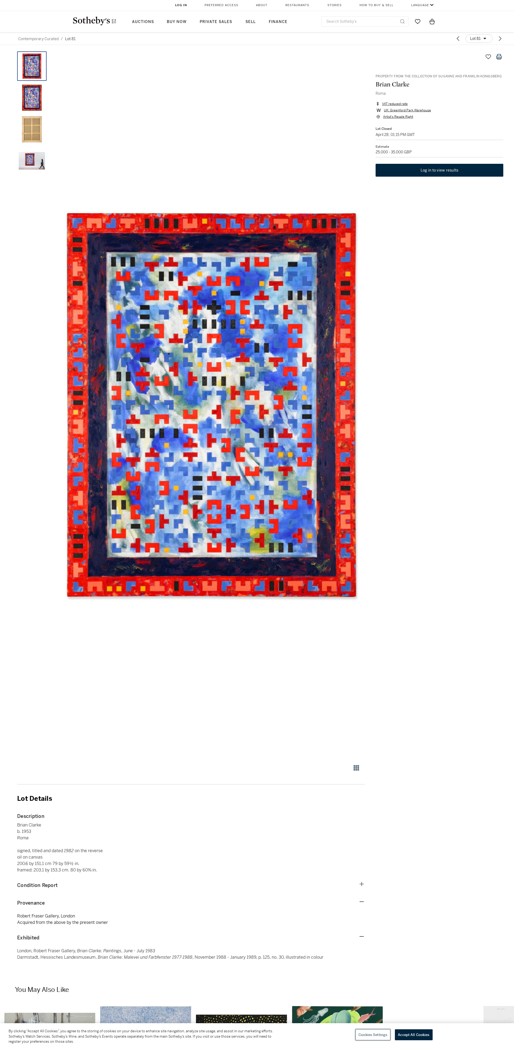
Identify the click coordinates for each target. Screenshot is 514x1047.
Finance (278, 22)
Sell (250, 22)
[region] (257, 1035)
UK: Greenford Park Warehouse (407, 110)
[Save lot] (488, 56)
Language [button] (420, 5)
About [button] (261, 5)
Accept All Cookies (413, 1034)
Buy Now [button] (177, 22)
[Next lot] (500, 38)
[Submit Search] (402, 21)
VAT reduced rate (395, 104)
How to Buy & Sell (377, 5)
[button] (211, 404)
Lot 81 (70, 38)
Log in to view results (440, 170)
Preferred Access (221, 5)
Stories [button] (334, 5)
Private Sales (216, 22)
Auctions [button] (143, 22)
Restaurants (297, 5)
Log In (181, 5)
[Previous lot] (458, 38)
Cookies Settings (372, 1034)
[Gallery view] (356, 768)
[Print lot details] (499, 56)
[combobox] (365, 21)
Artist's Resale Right (398, 117)
